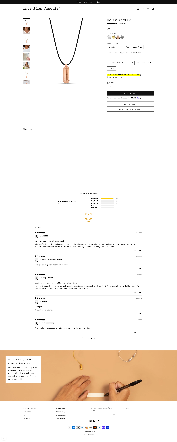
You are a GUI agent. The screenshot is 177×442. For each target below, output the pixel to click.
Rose (118, 37)
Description (130, 104)
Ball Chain (124, 53)
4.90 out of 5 (71, 201)
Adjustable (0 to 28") (116, 63)
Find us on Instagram (29, 408)
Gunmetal (122, 37)
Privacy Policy (60, 408)
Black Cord (113, 47)
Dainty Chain (137, 47)
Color (111, 33)
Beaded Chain (136, 53)
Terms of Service (61, 418)
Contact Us (26, 418)
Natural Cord (124, 47)
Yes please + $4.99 (115, 77)
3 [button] (88, 338)
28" (149, 63)
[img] (40, 232)
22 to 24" (112, 68)
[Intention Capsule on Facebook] (94, 421)
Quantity (110, 83)
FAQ (24, 415)
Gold (113, 37)
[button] (112, 23)
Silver (109, 37)
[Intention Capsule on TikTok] (98, 421)
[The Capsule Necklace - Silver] (35, 176)
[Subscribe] (114, 415)
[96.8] (88, 216)
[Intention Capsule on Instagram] (91, 421)
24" (143, 63)
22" (138, 63)
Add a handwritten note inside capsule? (123, 75)
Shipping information (130, 109)
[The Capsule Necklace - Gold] (37, 176)
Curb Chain (113, 53)
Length (110, 59)
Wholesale (126, 408)
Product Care (27, 412)
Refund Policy (60, 412)
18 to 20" (130, 63)
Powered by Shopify (89, 435)
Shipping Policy (61, 415)
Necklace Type (112, 43)
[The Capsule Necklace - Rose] (40, 176)
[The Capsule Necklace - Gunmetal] (42, 176)
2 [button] (85, 338)
